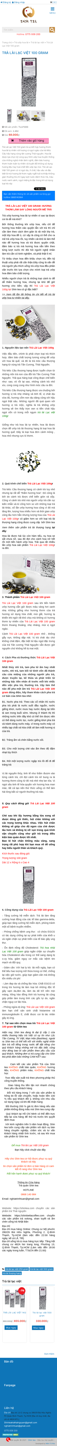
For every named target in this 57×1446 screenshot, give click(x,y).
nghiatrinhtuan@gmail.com (17, 1426)
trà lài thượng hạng (12, 1273)
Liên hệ (9, 1408)
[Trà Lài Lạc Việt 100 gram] (9, 115)
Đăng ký (6, 2)
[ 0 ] (54, 2)
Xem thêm (49, 1354)
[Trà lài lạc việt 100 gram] (23, 115)
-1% (22, 1290)
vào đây (41, 1149)
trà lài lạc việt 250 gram (17, 1269)
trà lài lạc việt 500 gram (41, 1269)
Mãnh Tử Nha (50, 1443)
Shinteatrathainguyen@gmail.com (20, 1422)
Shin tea (32, 1440)
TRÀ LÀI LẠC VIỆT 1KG (14, 1312)
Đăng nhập (19, 2)
